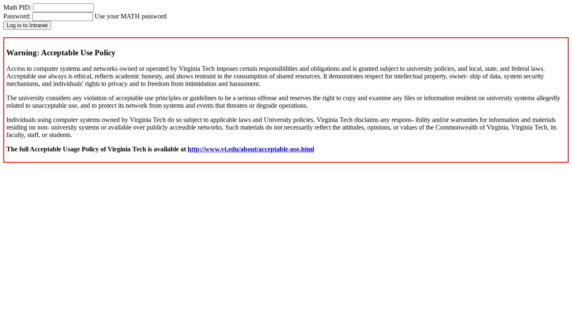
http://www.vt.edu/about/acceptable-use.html (251, 149)
